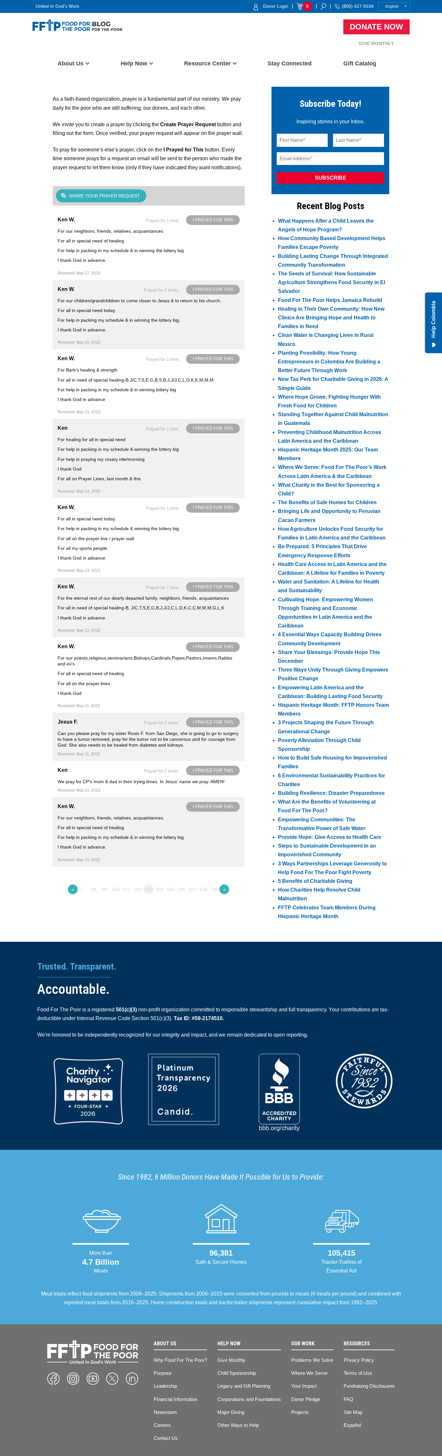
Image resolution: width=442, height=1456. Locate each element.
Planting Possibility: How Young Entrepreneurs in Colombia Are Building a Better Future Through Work (329, 361)
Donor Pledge (305, 1399)
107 (192, 889)
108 (203, 889)
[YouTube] (93, 1379)
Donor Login (275, 6)
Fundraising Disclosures (369, 1386)
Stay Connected (290, 63)
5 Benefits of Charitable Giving (315, 881)
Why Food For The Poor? (180, 1360)
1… (83, 889)
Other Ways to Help (238, 1425)
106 (181, 889)
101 (126, 889)
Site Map (353, 1412)
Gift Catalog (359, 63)
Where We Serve (309, 1373)
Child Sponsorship (236, 1373)
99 (104, 889)
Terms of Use (358, 1373)
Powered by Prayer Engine (77, 902)
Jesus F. (68, 722)
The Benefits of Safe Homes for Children (327, 502)
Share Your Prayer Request (104, 195)
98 (93, 889)
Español (352, 1425)
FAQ (348, 1399)
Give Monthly (376, 43)
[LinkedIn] (132, 1379)
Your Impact (304, 1386)
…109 (214, 880)
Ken (63, 428)
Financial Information (175, 1399)
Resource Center (207, 63)
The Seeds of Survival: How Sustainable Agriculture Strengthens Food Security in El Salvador (331, 282)
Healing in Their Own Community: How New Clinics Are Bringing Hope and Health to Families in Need (331, 317)
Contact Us (166, 1438)
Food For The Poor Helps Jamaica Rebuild (330, 300)
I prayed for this (213, 219)
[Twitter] (112, 1379)
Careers (162, 1425)
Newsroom (165, 1412)
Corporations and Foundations (249, 1399)
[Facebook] (53, 1379)
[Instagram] (73, 1379)
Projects (300, 1412)
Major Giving (230, 1412)
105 (170, 889)
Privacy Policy (359, 1360)
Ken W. (66, 219)
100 (115, 889)
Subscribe (330, 178)
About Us (70, 63)
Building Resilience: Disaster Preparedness (331, 793)
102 (137, 889)
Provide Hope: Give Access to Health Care (329, 837)
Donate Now (376, 26)
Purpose (162, 1373)
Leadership (165, 1386)
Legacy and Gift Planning (243, 1386)
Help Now (134, 63)
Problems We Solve (312, 1360)
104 (159, 889)
